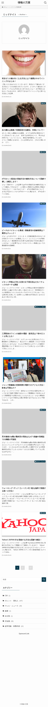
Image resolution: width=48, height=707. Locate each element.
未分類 (9, 616)
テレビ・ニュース (13, 606)
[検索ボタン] (45, 2)
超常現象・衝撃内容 (14, 626)
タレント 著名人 (14, 601)
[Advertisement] (24, 664)
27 (31, 568)
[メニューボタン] (2, 2)
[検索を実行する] (44, 579)
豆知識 (9, 621)
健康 (8, 611)
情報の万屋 (24, 2)
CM (7, 596)
